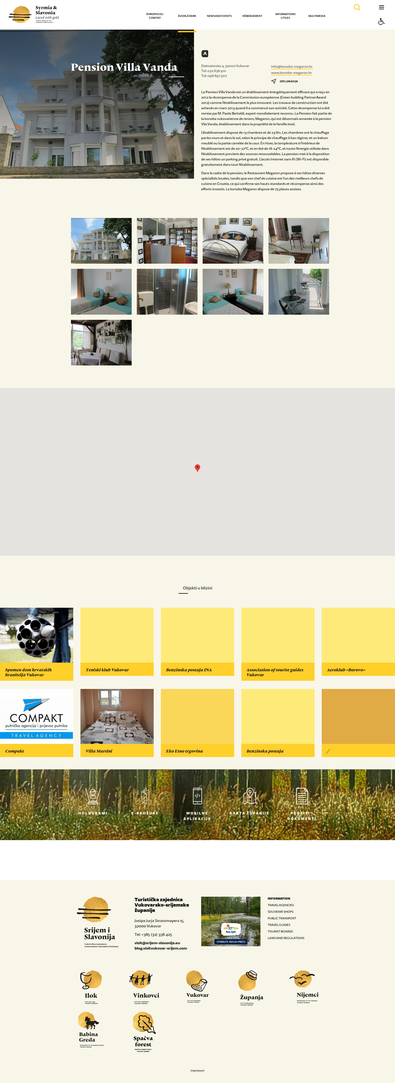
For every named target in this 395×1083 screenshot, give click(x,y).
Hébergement (252, 16)
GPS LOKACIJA (289, 81)
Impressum (197, 1070)
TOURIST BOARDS (280, 931)
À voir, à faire (187, 16)
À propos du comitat (154, 16)
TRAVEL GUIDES (279, 925)
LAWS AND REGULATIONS (286, 938)
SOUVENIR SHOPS (280, 912)
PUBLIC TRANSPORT (282, 918)
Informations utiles (285, 16)
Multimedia (316, 16)
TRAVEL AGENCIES (281, 905)
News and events (219, 16)
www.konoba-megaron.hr (291, 72)
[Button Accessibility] (381, 28)
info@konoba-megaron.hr (292, 66)
